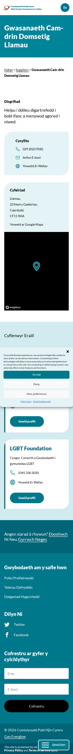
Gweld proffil (26, 421)
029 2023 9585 (33, 149)
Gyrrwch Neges (32, 539)
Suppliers (22, 70)
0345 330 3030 (28, 473)
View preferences (36, 393)
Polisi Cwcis (26, 401)
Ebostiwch (58, 533)
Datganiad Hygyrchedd (21, 596)
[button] (67, 351)
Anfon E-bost (32, 157)
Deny (36, 384)
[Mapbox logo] (13, 307)
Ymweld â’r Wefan (35, 166)
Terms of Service (39, 750)
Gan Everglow (15, 736)
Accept (36, 374)
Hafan (8, 70)
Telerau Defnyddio (18, 587)
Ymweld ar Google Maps (26, 224)
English (65, 7)
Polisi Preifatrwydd (42, 401)
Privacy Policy (13, 750)
